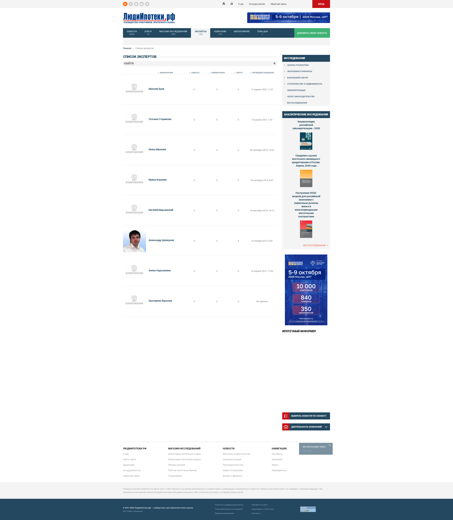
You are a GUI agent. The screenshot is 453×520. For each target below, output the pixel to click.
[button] (274, 63)
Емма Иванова (157, 149)
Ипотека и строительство (236, 453)
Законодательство (233, 464)
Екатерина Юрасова (160, 300)
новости (195, 73)
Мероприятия (279, 470)
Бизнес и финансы (232, 475)
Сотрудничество (257, 3)
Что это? (307, 450)
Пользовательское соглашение (229, 509)
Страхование (175, 475)
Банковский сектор (297, 77)
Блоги (275, 464)
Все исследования (297, 102)
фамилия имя (166, 73)
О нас (240, 3)
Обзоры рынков (176, 464)
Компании (277, 459)
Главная (127, 48)
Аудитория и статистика (263, 509)
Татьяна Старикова (160, 119)
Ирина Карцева (158, 179)
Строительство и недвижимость (304, 83)
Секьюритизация (296, 90)
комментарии (218, 73)
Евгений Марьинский (161, 210)
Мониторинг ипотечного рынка (184, 459)
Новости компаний (233, 470)
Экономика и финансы (299, 71)
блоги (239, 73)
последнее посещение (263, 73)
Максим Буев (156, 88)
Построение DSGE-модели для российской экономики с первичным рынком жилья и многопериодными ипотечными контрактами (306, 204)
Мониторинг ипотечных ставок (184, 453)
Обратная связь (278, 3)
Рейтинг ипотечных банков (182, 470)
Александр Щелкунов (161, 240)
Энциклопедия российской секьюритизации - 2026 (306, 125)
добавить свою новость (312, 33)
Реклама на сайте (260, 504)
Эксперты (277, 453)
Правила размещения (224, 513)
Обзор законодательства (300, 96)
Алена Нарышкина (160, 270)
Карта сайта (129, 459)
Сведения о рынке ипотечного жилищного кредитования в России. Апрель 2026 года (306, 160)
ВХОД (321, 3)
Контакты (256, 513)
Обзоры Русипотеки (298, 65)
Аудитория (128, 464)
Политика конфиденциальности (229, 504)
